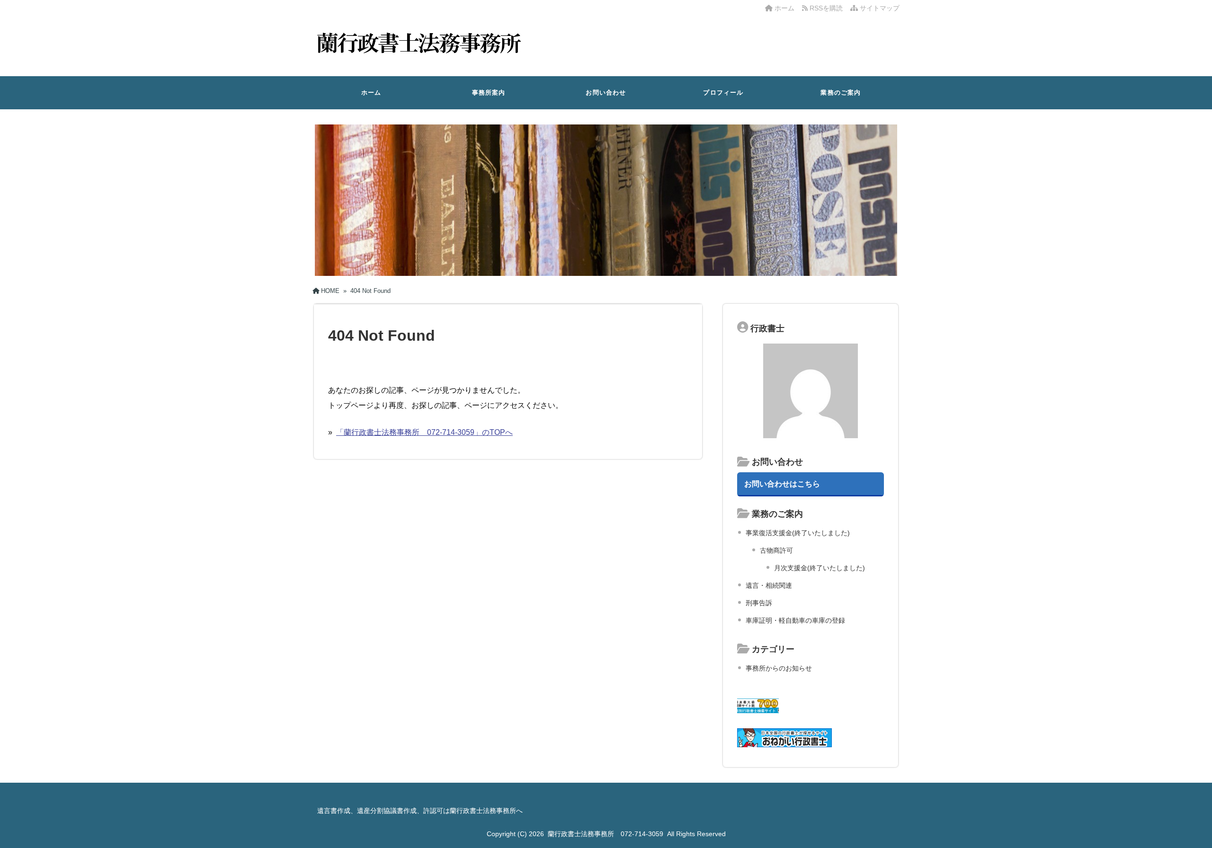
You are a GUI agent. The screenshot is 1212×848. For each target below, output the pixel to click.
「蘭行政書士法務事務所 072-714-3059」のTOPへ (424, 432)
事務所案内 (489, 92)
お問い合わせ (606, 92)
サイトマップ (879, 8)
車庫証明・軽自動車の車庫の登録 (795, 620)
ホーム (783, 8)
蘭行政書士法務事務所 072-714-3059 (605, 834)
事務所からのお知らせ (779, 668)
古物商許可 (776, 550)
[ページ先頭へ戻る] (1195, 819)
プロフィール (723, 92)
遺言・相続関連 (769, 585)
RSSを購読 (827, 8)
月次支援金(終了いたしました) (819, 568)
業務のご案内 (840, 92)
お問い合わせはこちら (782, 483)
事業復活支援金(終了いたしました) (798, 533)
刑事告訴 (759, 603)
